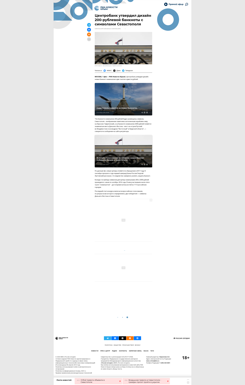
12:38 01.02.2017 (99, 28)
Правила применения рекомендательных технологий (74, 373)
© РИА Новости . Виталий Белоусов (103, 66)
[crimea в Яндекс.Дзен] (122, 338)
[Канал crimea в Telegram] (107, 338)
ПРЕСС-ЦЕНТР (105, 351)
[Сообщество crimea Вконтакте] (115, 338)
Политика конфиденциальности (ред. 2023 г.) (71, 371)
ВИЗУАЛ (137, 345)
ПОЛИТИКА (109, 345)
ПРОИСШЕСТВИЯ (128, 345)
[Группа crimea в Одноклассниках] (130, 338)
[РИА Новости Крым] (106, 8)
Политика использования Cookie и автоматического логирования (73, 368)
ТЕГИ (152, 351)
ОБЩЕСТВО (117, 345)
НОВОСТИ (94, 351)
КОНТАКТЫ (123, 351)
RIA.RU (146, 351)
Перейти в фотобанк (117, 66)
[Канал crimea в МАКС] (137, 338)
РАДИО (114, 351)
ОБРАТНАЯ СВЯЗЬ (135, 351)
